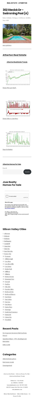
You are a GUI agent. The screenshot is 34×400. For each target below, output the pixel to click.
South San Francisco (11, 312)
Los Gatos (8, 266)
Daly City (7, 248)
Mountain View (9, 279)
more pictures (7, 45)
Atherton (7, 233)
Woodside (8, 319)
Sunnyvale (8, 314)
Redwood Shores (10, 294)
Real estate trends (8, 362)
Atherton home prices (9, 359)
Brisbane (7, 238)
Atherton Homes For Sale (12, 164)
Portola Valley (9, 289)
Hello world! (6, 344)
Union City (8, 317)
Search (5, 168)
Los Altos (8, 261)
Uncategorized (7, 365)
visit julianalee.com (17, 389)
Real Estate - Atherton (17, 3)
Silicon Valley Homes (22, 394)
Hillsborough (9, 259)
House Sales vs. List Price (10, 118)
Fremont (8, 256)
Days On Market (7, 149)
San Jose (7, 302)
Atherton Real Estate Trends (17, 62)
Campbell (7, 243)
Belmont (6, 236)
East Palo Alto (8, 251)
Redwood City (9, 292)
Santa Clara (8, 307)
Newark (7, 281)
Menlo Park (8, 269)
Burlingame (7, 241)
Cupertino (7, 246)
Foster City (7, 254)
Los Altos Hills (9, 264)
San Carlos (8, 299)
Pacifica (7, 284)
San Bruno (8, 297)
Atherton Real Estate (14, 55)
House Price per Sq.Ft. (9, 88)
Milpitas (7, 274)
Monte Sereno (9, 276)
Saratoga (8, 309)
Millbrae (7, 271)
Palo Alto (7, 286)
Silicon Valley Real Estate (10, 394)
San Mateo (8, 304)
